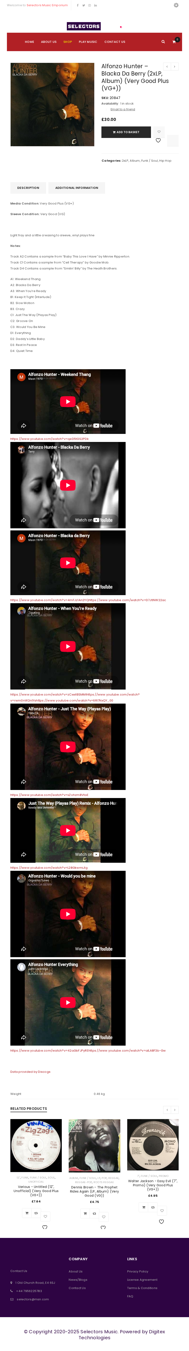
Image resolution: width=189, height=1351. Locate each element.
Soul (51, 1177)
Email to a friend (123, 109)
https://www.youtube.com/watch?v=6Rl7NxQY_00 (74, 700)
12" (18, 1177)
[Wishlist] (159, 132)
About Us (76, 1271)
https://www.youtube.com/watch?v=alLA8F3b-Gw (127, 1050)
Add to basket (128, 132)
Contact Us (77, 1288)
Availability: (110, 104)
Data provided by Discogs (30, 1072)
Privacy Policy (137, 1271)
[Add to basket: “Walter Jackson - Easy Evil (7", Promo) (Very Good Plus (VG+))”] (143, 1207)
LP (98, 1178)
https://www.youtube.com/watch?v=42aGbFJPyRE (49, 1050)
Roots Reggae (104, 1182)
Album (135, 160)
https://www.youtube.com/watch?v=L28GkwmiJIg (49, 868)
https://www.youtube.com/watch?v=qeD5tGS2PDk (49, 439)
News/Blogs (78, 1280)
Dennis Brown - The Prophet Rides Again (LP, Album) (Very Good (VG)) (94, 1191)
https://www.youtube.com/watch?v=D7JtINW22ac (127, 600)
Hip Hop (165, 160)
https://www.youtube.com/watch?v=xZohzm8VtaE (49, 795)
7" (138, 1176)
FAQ (130, 1296)
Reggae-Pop (83, 1182)
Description (28, 188)
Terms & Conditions (142, 1288)
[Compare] (36, 1213)
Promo (163, 1176)
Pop (104, 1178)
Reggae (113, 1178)
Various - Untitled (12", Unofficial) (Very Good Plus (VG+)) (36, 1190)
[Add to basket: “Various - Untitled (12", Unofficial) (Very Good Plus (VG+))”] (27, 1213)
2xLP (125, 160)
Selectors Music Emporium (47, 5)
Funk (24, 1177)
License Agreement (142, 1280)
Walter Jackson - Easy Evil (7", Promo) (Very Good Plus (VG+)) (153, 1185)
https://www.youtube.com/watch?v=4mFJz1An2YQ (49, 600)
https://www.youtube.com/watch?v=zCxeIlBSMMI (48, 694)
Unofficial (36, 1182)
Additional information (76, 188)
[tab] (28, 188)
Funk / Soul (149, 160)
